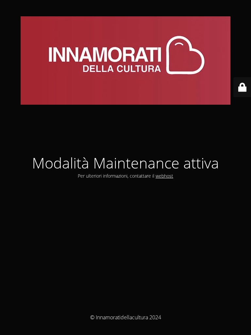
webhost (164, 176)
